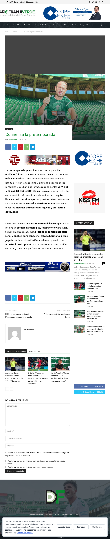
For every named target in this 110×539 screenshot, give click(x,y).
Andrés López (79, 263)
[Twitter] (96, 2)
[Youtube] (102, 2)
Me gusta (99, 386)
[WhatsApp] (26, 147)
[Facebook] (89, 2)
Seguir (100, 392)
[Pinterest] (20, 147)
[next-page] (11, 389)
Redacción (13, 140)
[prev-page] (7, 389)
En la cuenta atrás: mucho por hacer (57, 315)
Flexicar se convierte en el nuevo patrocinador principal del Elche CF (95, 329)
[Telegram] (32, 147)
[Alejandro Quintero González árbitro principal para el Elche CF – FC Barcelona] (15, 364)
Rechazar (81, 527)
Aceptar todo (64, 527)
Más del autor (35, 351)
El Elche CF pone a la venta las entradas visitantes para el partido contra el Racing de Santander (37, 378)
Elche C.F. (9, 129)
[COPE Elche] (70, 13)
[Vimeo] (99, 2)
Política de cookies (25, 533)
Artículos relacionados (16, 351)
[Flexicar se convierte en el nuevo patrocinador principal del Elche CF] (79, 329)
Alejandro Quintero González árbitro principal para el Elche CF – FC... (88, 257)
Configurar (97, 527)
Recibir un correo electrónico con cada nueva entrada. (31, 467)
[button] (101, 24)
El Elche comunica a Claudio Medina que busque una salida (18, 315)
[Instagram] (92, 2)
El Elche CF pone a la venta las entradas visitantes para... (94, 286)
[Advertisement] (55, 54)
